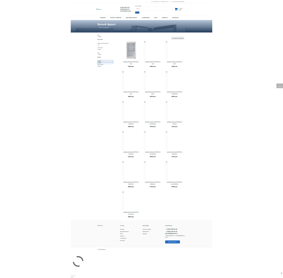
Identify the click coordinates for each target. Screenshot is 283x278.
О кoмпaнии (145, 17)
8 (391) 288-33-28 (124, 7)
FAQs (155, 17)
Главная (102, 17)
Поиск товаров (138, 5)
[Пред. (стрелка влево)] (71, 277)
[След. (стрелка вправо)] (72, 277)
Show (100, 47)
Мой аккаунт (146, 231)
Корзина (145, 233)
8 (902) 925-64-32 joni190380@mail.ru (125, 10)
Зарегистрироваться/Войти (178, 1)
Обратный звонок (172, 241)
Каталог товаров (115, 17)
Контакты (175, 17)
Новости (165, 17)
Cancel (99, 49)
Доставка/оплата (131, 17)
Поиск (137, 12)
